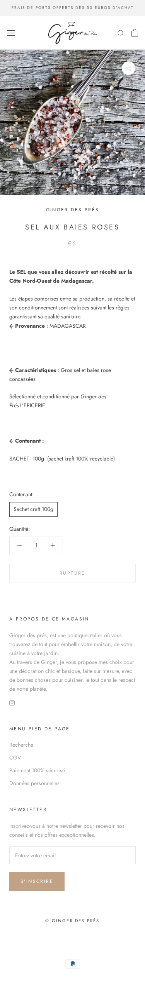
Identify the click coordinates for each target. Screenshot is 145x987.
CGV (15, 757)
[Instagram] (12, 702)
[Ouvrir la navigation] (11, 33)
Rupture (72, 573)
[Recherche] (121, 33)
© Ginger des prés (72, 920)
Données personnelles (34, 783)
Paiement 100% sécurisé (37, 770)
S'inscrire (36, 881)
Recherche (21, 745)
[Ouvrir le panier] (134, 32)
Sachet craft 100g (33, 509)
